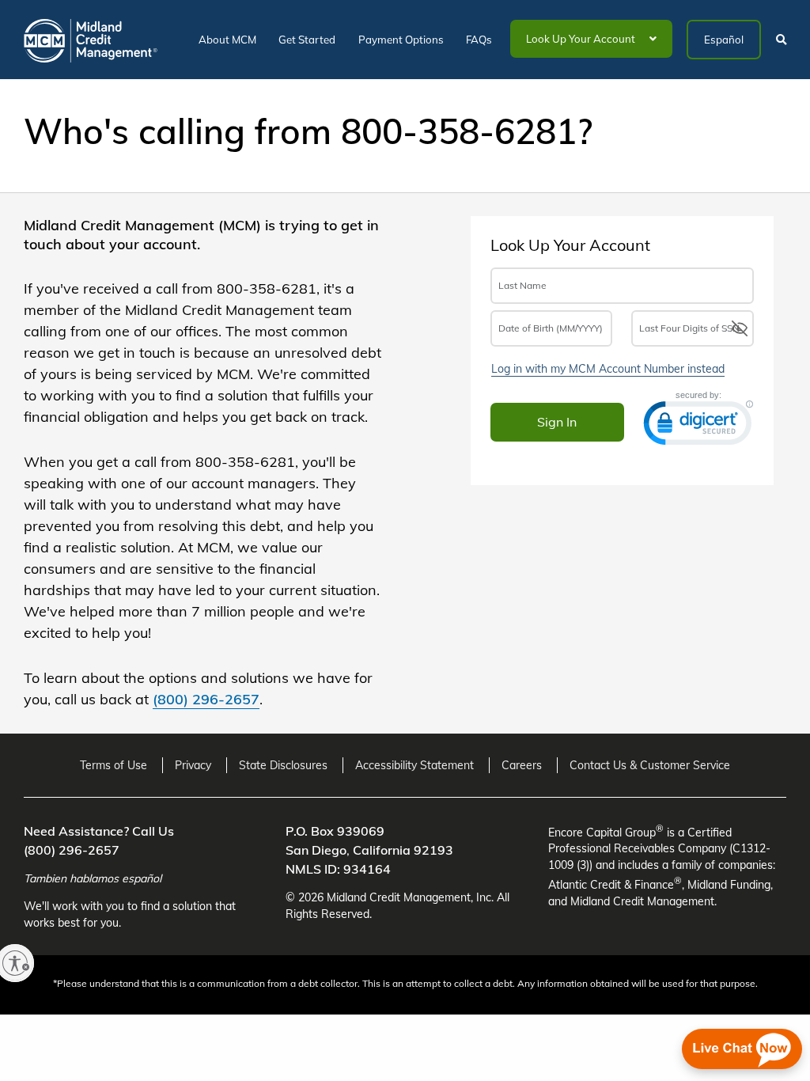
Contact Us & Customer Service (650, 765)
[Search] (777, 49)
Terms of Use (113, 765)
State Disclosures (283, 765)
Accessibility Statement (414, 765)
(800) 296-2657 (206, 699)
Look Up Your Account (582, 38)
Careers (522, 765)
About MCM (227, 39)
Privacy (193, 765)
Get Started (306, 39)
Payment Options (401, 39)
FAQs (479, 39)
